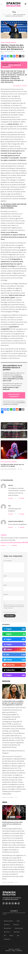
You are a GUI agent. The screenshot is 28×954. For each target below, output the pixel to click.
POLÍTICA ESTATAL (6, 461)
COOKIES (13, 950)
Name (5, 576)
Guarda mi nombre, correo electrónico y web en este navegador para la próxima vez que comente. (14, 606)
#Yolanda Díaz (7, 939)
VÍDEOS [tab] (4, 802)
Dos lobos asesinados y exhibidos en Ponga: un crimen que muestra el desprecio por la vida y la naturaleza (12, 436)
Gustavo (3, 535)
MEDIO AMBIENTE (16, 431)
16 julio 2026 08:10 (10, 797)
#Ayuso (18, 921)
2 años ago (10, 498)
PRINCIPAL (9, 14)
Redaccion (4, 797)
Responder (22, 498)
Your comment (8, 560)
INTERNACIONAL (19, 423)
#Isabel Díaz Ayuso (19, 928)
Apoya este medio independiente (14, 395)
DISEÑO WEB (19, 950)
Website (5, 594)
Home (4, 14)
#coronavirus (7, 924)
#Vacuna (11, 935)
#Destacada (16, 924)
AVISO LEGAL (11, 949)
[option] (14, 741)
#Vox (18, 935)
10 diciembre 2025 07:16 (11, 469)
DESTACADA (10, 423)
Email (5, 585)
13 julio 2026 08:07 (10, 882)
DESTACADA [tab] (6, 681)
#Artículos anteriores (8, 921)
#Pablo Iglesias (17, 932)
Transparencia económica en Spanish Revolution (12, 898)
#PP (5, 935)
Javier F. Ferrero (5, 42)
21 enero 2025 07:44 (11, 51)
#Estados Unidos (7, 928)
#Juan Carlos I (7, 932)
